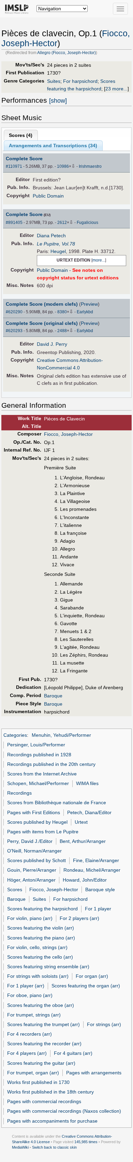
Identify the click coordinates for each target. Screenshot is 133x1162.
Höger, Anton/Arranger (31, 880)
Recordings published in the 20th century (51, 764)
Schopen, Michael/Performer (38, 783)
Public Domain (48, 196)
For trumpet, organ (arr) (33, 1072)
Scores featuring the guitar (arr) (41, 1063)
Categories (15, 735)
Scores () (20, 135)
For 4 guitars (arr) (73, 1053)
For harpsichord (80, 81)
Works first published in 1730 (38, 1082)
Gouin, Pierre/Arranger (31, 870)
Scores (14, 889)
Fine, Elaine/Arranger (96, 860)
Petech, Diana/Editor (89, 812)
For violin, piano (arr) (30, 918)
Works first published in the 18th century (50, 1092)
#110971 (14, 166)
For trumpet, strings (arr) (34, 1015)
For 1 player (98, 908)
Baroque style (100, 889)
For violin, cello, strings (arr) (37, 947)
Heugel (58, 251)
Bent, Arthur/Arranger (83, 841)
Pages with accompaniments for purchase (52, 1121)
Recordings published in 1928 (39, 754)
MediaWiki (20, 1147)
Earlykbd (85, 312)
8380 (62, 312)
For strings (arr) (104, 1024)
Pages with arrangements (93, 1072)
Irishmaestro (90, 166)
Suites (53, 81)
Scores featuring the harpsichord (42, 908)
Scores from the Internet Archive (42, 773)
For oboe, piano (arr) (30, 995)
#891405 (14, 222)
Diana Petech (51, 235)
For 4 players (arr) (27, 1053)
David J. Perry (52, 344)
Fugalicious (87, 222)
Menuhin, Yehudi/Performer (61, 735)
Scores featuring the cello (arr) (40, 957)
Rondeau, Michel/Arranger (91, 870)
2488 (62, 330)
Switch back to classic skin (54, 1147)
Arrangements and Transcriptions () (53, 145)
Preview (89, 304)
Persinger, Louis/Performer (36, 744)
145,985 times (86, 1142)
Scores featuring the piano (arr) (41, 937)
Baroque (53, 695)
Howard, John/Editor (85, 880)
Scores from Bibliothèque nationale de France (56, 802)
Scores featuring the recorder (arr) (44, 1043)
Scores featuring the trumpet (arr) (43, 1024)
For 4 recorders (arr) (29, 1034)
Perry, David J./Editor (30, 841)
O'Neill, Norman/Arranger (34, 851)
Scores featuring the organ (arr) (85, 985)
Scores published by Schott (36, 860)
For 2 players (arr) (79, 918)
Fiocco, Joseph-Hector (68, 434)
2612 (62, 222)
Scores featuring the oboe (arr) (40, 1005)
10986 (63, 166)
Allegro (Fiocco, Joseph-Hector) (66, 52)
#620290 (14, 312)
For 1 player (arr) (25, 985)
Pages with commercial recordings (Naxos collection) (64, 1111)
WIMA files (87, 783)
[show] (58, 100)
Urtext (81, 822)
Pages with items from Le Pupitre (42, 831)
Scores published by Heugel (37, 822)
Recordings (19, 793)
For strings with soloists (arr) (38, 976)
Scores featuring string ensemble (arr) (48, 966)
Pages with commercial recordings (44, 1101)
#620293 (14, 330)
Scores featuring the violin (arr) (40, 928)
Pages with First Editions (33, 812)
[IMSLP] (18, 8)
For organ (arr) (92, 976)
